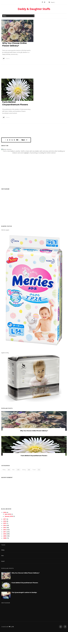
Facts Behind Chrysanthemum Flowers (34, 455)
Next (23, 140)
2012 (4, 529)
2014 (4, 525)
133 (17, 140)
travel (34, 469)
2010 (4, 534)
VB (13, 626)
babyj (4, 469)
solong (24, 469)
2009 (4, 536)
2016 (4, 521)
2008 (4, 538)
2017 (4, 519)
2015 (4, 523)
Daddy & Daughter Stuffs (34, 9)
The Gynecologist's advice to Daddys (24, 592)
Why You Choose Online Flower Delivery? (34, 431)
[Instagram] (44, 2)
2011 (4, 532)
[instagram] (60, 627)
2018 (4, 512)
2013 (4, 527)
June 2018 (8, 514)
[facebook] (65, 627)
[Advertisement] (34, 72)
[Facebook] (42, 2)
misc (13, 469)
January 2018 (9, 516)
